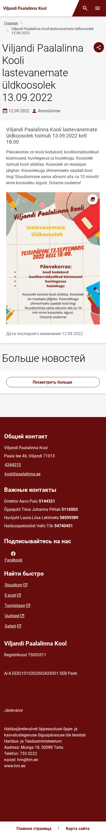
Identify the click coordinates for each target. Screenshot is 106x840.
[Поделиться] (99, 47)
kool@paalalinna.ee (22, 474)
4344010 (13, 464)
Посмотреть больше (53, 382)
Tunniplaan (15, 605)
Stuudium (13, 585)
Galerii (10, 626)
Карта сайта (78, 828)
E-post (10, 595)
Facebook (13, 560)
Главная (11, 23)
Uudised (12, 615)
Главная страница (33, 828)
